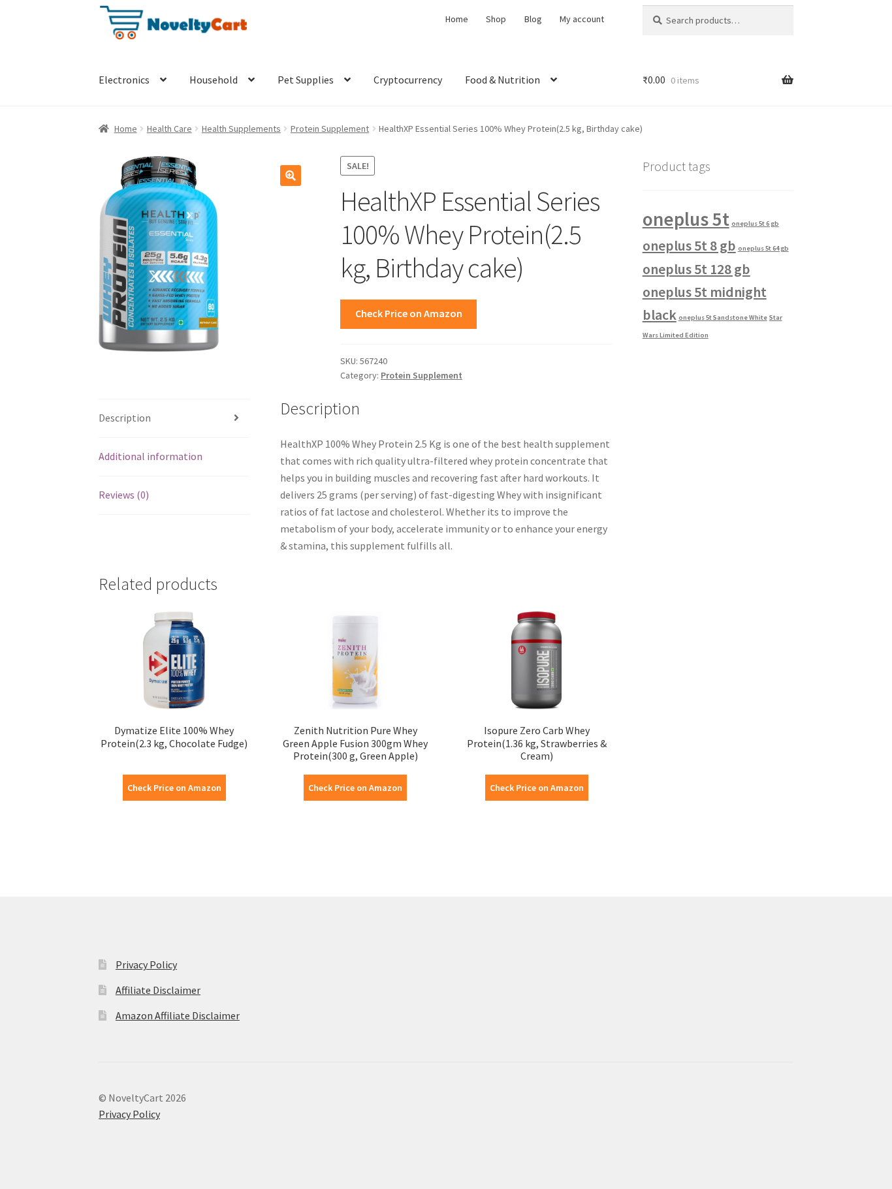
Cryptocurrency (408, 79)
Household (213, 79)
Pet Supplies (306, 79)
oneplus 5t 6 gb (755, 223)
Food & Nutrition (502, 79)
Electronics (124, 79)
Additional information (150, 456)
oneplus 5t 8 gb (689, 245)
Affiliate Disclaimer (158, 989)
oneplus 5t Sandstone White (722, 317)
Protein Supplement (330, 128)
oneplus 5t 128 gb (696, 269)
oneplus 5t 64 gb (763, 248)
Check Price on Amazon (408, 313)
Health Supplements (241, 128)
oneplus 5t (686, 219)
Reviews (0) (124, 494)
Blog (533, 19)
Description (125, 417)
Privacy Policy (146, 964)
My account (582, 19)
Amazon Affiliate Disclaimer (178, 1015)
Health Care (169, 128)
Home (456, 19)
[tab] (174, 418)
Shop (496, 19)
